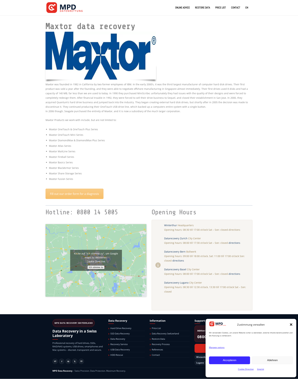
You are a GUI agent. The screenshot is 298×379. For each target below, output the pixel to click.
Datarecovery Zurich (175, 238)
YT (55, 361)
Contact (156, 354)
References (157, 349)
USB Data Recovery (120, 349)
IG (68, 361)
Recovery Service (119, 344)
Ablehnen (272, 360)
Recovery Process (161, 344)
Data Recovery (117, 338)
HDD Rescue (116, 354)
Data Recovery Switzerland (165, 333)
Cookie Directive (246, 369)
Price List (156, 328)
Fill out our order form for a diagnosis (74, 194)
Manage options (217, 347)
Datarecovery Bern (175, 251)
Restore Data (158, 338)
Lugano (200, 362)
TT (81, 361)
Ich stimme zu (96, 267)
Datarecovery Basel (175, 269)
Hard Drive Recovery (120, 328)
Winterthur (170, 225)
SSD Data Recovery (120, 333)
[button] (291, 324)
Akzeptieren (229, 360)
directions (234, 242)
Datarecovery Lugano (176, 282)
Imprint (260, 369)
